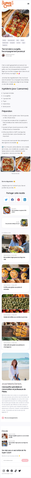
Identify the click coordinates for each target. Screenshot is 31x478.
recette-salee (5, 42)
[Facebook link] (8, 470)
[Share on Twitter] (6, 199)
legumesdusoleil (11, 40)
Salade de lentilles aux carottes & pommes (15, 317)
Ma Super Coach (9, 473)
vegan (23, 42)
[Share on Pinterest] (18, 199)
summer (18, 42)
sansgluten (12, 42)
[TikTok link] (16, 470)
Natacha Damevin (10, 54)
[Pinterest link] (12, 470)
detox (18, 40)
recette (22, 40)
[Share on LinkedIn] (25, 199)
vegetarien (5, 45)
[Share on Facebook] (12, 199)
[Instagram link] (4, 470)
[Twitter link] (19, 470)
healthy (4, 40)
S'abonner (25, 460)
